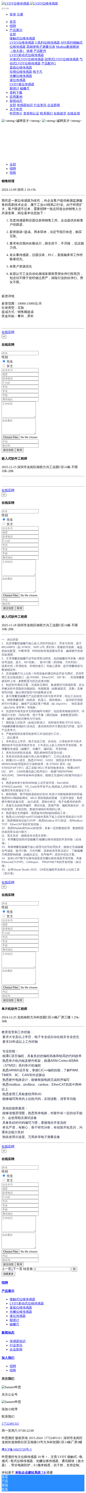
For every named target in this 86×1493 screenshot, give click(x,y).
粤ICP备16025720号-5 (17, 1449)
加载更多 (8, 1273)
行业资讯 (16, 1345)
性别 (5, 357)
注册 (20, 14)
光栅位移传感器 (21, 1311)
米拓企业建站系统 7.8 (30, 1472)
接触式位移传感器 (22, 1299)
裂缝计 (14, 1320)
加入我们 (8, 1357)
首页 (13, 21)
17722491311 (10, 1423)
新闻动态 (8, 1332)
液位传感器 (18, 1316)
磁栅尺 (14, 1324)
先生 (10, 361)
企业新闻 (16, 1349)
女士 (10, 365)
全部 (13, 34)
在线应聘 (8, 332)
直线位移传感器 (21, 1307)
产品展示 (8, 1291)
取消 (19, 449)
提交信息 (8, 449)
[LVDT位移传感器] (43, 4)
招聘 (13, 168)
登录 (13, 14)
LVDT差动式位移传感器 (27, 1303)
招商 (13, 172)
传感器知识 (18, 1341)
